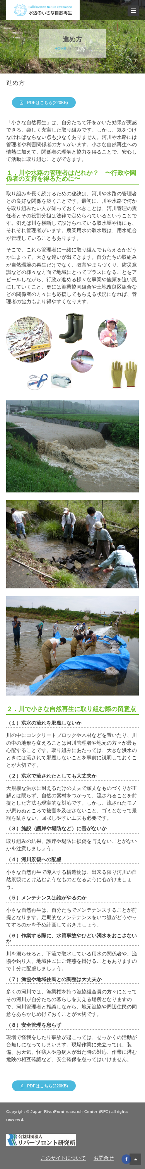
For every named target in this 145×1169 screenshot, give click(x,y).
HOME (60, 48)
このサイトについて (63, 1158)
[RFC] (41, 1139)
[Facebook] (126, 1159)
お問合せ (104, 1158)
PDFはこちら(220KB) (47, 102)
